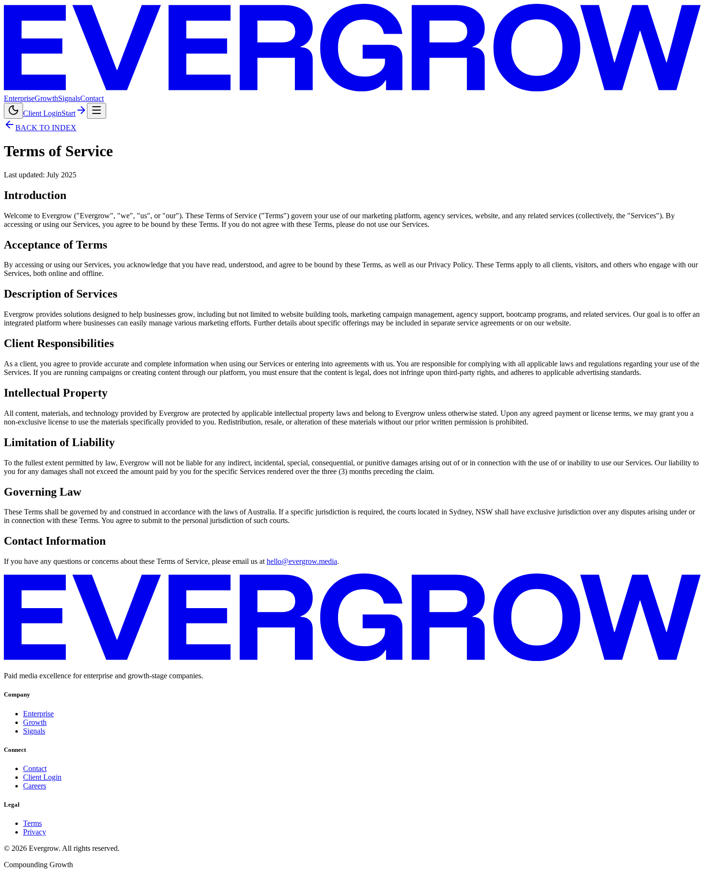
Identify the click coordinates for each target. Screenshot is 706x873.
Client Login (42, 113)
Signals (69, 98)
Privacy (34, 832)
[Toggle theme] (13, 111)
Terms (32, 823)
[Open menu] (96, 111)
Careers (34, 786)
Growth (46, 98)
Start (68, 113)
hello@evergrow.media (302, 561)
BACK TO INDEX (45, 128)
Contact (92, 98)
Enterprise (19, 98)
